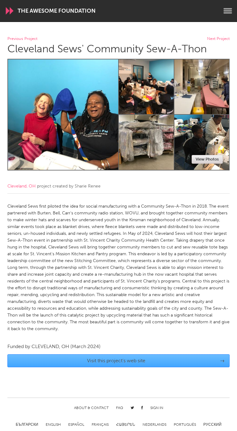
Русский (212, 424)
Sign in (156, 408)
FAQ (119, 408)
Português (185, 424)
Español (76, 424)
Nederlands (154, 424)
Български (27, 424)
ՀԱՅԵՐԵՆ (125, 424)
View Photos (207, 159)
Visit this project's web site (156, 361)
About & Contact (91, 408)
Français (100, 424)
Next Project (218, 39)
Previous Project (22, 39)
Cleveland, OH (21, 186)
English (53, 424)
